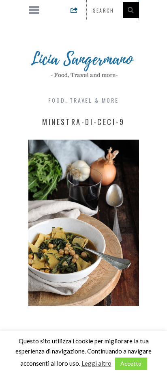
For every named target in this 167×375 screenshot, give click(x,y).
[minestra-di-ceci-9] (83, 303)
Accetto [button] (130, 363)
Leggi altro (96, 363)
